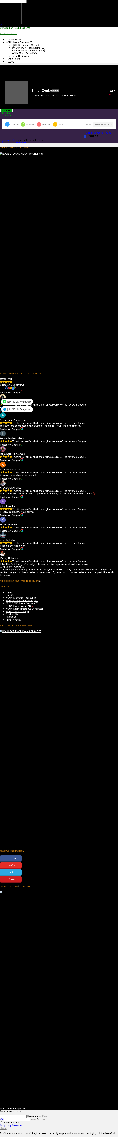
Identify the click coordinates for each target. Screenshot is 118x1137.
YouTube (13, 865)
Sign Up (10, 595)
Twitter (12, 872)
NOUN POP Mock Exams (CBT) (30, 47)
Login (11, 61)
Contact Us (12, 614)
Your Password (39, 1119)
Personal (15, 124)
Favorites (46, 124)
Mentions (30, 124)
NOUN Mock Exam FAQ (24, 53)
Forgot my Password (11, 1125)
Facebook (13, 858)
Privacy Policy (13, 619)
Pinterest (12, 879)
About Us (11, 617)
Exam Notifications (22, 56)
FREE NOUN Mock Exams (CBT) (28, 50)
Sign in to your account (98, 132)
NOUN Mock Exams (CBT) (19, 42)
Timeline (6, 113)
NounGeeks (6, 1108)
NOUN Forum (14, 39)
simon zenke (9, 140)
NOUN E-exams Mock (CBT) (28, 45)
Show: (88, 124)
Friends (7, 115)
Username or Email (37, 1116)
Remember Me (11, 1122)
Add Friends (15, 58)
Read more (6, 575)
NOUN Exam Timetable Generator (24, 608)
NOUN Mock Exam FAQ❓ (20, 606)
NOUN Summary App (17, 611)
